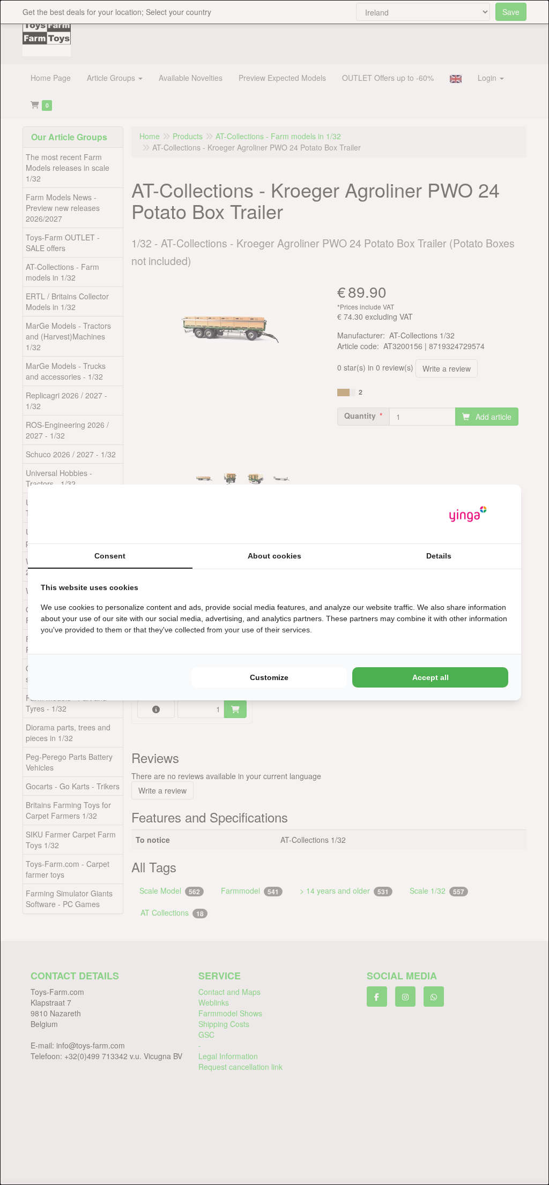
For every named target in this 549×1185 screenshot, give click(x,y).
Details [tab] (438, 556)
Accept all (430, 677)
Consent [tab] (109, 556)
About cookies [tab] (274, 556)
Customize (269, 677)
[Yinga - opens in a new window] (468, 514)
